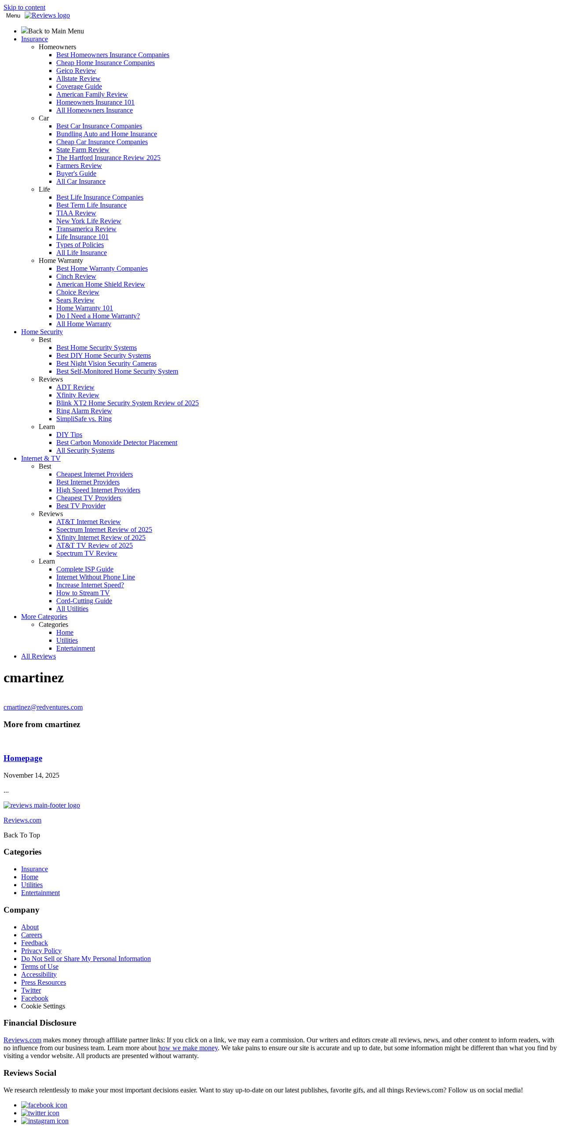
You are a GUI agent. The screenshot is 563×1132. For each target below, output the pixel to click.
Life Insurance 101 (82, 236)
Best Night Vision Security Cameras (106, 363)
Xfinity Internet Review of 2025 (101, 537)
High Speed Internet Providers (98, 490)
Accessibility (39, 974)
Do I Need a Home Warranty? (98, 316)
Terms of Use (39, 966)
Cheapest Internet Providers (94, 474)
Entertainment (75, 648)
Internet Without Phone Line (95, 577)
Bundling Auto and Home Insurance (106, 134)
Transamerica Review (86, 229)
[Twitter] (40, 1113)
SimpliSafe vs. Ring (84, 418)
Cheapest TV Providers (88, 498)
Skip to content (24, 7)
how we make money (188, 1048)
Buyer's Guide (76, 173)
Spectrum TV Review (86, 553)
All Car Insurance (81, 181)
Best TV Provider (81, 506)
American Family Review (92, 94)
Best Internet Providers (88, 482)
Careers (31, 935)
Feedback (34, 942)
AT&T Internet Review (88, 521)
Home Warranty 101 (84, 308)
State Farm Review (83, 149)
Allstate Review (78, 78)
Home (64, 632)
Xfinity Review (77, 395)
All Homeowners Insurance (94, 110)
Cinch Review (76, 276)
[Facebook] (44, 1105)
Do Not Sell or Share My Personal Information (86, 958)
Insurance (34, 869)
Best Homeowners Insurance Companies (112, 54)
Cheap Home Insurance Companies (105, 62)
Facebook (34, 998)
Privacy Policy (41, 950)
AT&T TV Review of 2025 (94, 545)
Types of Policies (80, 244)
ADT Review (75, 387)
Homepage (23, 758)
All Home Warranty (83, 324)
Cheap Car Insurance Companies (102, 142)
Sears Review (75, 300)
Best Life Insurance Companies (99, 197)
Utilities (67, 640)
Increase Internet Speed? (90, 585)
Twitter (31, 990)
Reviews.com (22, 1040)
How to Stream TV (83, 593)
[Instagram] (45, 1121)
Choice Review (77, 292)
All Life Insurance (81, 252)
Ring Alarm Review (84, 411)
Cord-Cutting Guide (84, 600)
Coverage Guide (79, 86)
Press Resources (43, 982)
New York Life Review (88, 221)
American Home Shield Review (100, 284)
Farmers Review (79, 165)
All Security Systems (85, 450)
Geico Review (76, 70)
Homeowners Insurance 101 (95, 102)
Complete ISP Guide (84, 569)
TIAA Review (76, 213)
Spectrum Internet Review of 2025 (104, 529)
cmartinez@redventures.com (43, 707)
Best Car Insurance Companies (99, 126)
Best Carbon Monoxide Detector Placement (116, 442)
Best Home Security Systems (96, 347)
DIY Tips (69, 434)
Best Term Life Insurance (91, 205)
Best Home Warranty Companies (102, 268)
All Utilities (72, 608)
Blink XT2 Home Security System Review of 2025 (127, 403)
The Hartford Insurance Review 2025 (108, 157)
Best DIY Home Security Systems (103, 355)
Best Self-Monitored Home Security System (117, 371)
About (30, 927)
